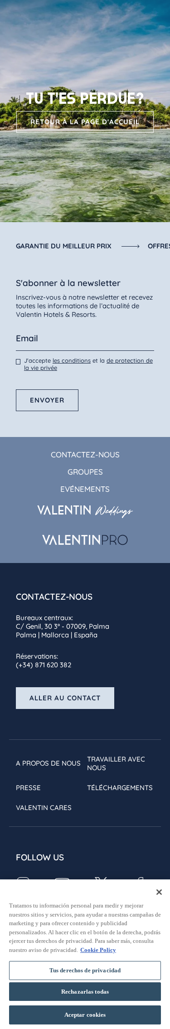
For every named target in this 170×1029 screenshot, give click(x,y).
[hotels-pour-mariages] (85, 512)
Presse (28, 787)
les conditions (72, 360)
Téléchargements (120, 787)
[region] (85, 954)
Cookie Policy (98, 949)
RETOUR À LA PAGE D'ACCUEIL (85, 121)
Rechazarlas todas (85, 991)
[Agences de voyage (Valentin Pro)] (85, 540)
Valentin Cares (44, 807)
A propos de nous (48, 763)
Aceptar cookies (85, 1014)
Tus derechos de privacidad (85, 970)
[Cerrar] (159, 892)
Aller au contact (65, 698)
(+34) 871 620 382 (43, 664)
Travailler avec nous (116, 763)
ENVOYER (47, 400)
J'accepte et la (88, 364)
